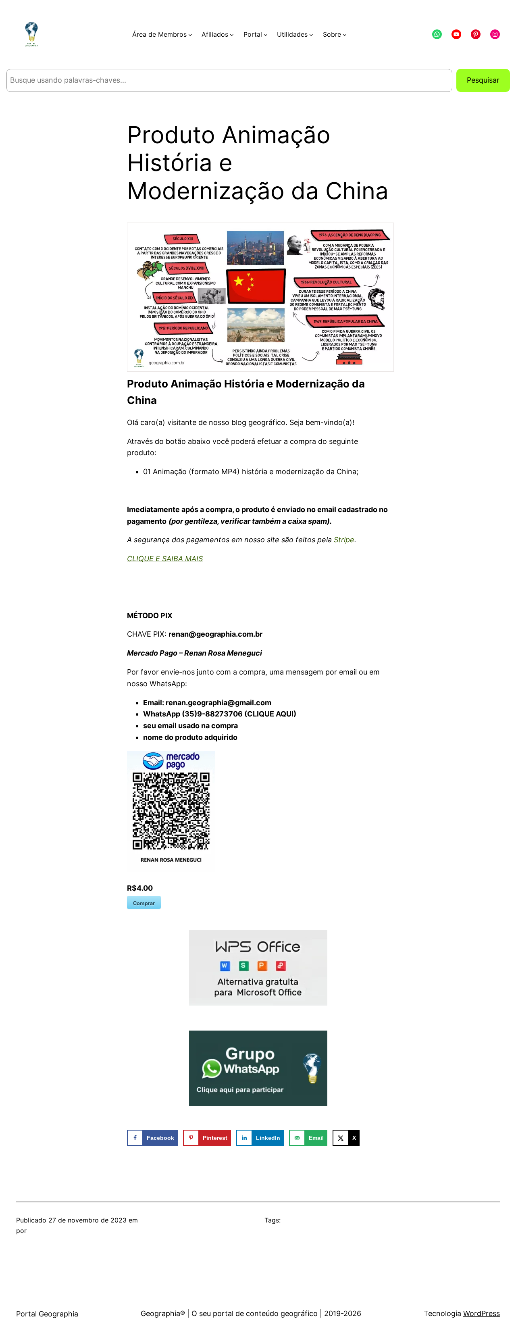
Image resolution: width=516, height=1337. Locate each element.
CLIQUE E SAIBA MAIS (165, 558)
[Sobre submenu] (345, 35)
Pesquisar (483, 80)
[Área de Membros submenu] (190, 35)
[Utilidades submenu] (311, 35)
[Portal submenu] (266, 35)
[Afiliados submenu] (232, 35)
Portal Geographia (47, 1314)
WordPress (481, 1313)
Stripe (344, 539)
